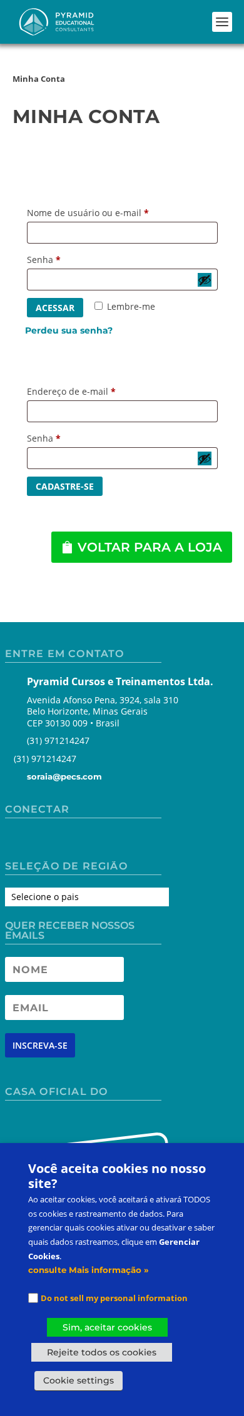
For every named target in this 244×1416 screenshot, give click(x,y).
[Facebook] (15, 841)
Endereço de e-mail (74, 392)
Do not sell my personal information (114, 1298)
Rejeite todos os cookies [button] (101, 1352)
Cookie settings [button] (78, 1380)
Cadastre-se (65, 486)
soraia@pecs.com (64, 776)
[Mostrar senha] (204, 280)
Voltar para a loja (150, 547)
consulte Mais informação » (88, 1270)
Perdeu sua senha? (69, 330)
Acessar (55, 308)
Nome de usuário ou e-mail (91, 214)
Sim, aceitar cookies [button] (107, 1327)
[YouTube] (59, 841)
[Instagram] (37, 841)
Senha (47, 261)
